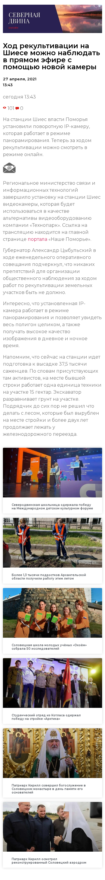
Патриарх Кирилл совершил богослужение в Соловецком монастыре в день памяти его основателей (49, 789)
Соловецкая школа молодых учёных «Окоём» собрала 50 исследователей (49, 647)
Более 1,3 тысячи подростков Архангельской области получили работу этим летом (49, 576)
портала (37, 239)
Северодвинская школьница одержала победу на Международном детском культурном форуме (52, 506)
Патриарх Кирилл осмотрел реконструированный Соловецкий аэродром (49, 861)
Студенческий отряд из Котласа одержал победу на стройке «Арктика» (46, 717)
